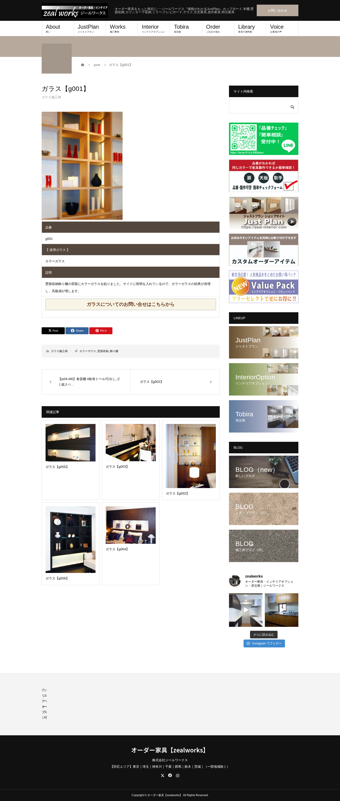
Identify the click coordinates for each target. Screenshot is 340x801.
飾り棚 (114, 351)
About (53, 28)
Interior (153, 28)
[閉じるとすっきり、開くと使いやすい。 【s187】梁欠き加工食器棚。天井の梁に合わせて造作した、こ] (246, 610)
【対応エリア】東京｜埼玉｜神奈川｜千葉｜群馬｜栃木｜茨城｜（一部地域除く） (170, 766)
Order (213, 28)
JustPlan (88, 28)
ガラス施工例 (51, 97)
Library (246, 28)
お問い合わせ (277, 10)
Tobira (181, 28)
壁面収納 (102, 351)
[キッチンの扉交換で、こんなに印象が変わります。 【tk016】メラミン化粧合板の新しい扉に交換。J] (281, 610)
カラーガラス (87, 351)
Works (118, 28)
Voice (277, 28)
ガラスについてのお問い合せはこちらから (131, 304)
